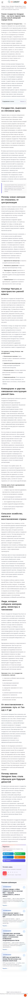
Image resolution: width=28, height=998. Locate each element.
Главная (3, 6)
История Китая (18, 6)
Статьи (7, 6)
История (12, 6)
